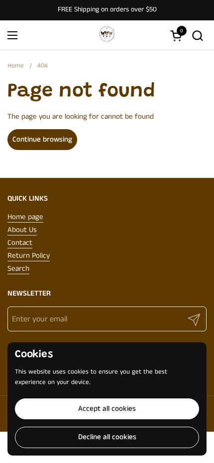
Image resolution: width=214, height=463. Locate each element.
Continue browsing (42, 139)
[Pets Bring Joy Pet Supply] (106, 35)
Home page (25, 217)
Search (18, 268)
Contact (19, 242)
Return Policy (28, 255)
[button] (197, 35)
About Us (22, 230)
